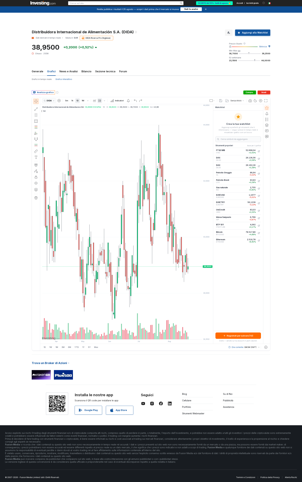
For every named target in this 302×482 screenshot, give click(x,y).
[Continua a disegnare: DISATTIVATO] (36, 171)
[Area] (94, 100)
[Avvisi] (266, 113)
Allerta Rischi (291, 477)
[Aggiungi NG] (259, 188)
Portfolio (186, 407)
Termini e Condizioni (245, 477)
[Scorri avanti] (131, 335)
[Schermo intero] (265, 100)
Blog (184, 394)
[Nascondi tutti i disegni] (36, 183)
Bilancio (86, 71)
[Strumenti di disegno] (41, 224)
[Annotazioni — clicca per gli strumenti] (36, 157)
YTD (77, 347)
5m (66, 100)
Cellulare (186, 400)
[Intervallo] (88, 100)
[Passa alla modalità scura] (255, 100)
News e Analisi (68, 71)
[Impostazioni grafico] (260, 100)
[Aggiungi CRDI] (259, 211)
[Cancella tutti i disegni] (36, 198)
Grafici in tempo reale (42, 79)
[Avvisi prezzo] (128, 100)
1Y (83, 347)
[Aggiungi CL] (259, 174)
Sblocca (263, 46)
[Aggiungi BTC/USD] (259, 233)
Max (96, 347)
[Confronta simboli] (59, 100)
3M (63, 347)
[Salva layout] (220, 100)
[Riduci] (118, 335)
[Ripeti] (140, 100)
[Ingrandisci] (122, 335)
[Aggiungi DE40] (259, 159)
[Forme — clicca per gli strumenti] (36, 121)
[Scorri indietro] (127, 335)
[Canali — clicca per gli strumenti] (36, 115)
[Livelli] (36, 189)
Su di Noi (227, 394)
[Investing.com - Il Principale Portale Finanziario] (42, 3)
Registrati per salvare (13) (240, 335)
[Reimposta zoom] (135, 335)
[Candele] (99, 100)
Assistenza (228, 407)
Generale (37, 71)
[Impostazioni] (265, 347)
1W (50, 347)
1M (83, 100)
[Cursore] (36, 101)
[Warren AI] (266, 136)
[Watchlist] (266, 108)
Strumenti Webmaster (193, 413)
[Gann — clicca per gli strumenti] (36, 133)
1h (72, 100)
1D (77, 100)
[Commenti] (266, 130)
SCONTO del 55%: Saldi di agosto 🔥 (214, 3)
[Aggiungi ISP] (259, 218)
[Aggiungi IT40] (259, 151)
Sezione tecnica (105, 71)
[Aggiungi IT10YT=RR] (259, 226)
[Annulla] (135, 100)
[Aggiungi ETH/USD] (259, 240)
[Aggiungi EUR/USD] (259, 196)
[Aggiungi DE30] (259, 166)
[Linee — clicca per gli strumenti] (36, 109)
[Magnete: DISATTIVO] (36, 165)
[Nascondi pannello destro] (212, 224)
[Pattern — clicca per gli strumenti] (36, 139)
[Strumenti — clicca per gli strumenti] (36, 151)
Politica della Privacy (270, 477)
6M (69, 347)
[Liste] (266, 119)
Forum (123, 71)
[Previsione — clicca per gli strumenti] (36, 145)
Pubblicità (228, 400)
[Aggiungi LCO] (259, 181)
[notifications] (264, 2)
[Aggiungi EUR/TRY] (259, 203)
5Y (89, 347)
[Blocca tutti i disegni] (36, 177)
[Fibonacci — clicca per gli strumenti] (36, 127)
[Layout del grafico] (212, 100)
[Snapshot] (250, 100)
